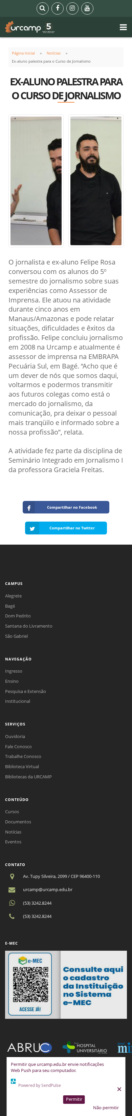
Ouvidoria (15, 736)
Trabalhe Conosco (23, 756)
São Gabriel (16, 636)
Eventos (13, 842)
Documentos (18, 822)
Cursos (12, 811)
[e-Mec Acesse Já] (66, 984)
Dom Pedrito (18, 616)
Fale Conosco (18, 746)
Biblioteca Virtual (22, 766)
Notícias (54, 53)
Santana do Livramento (28, 626)
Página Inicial (23, 53)
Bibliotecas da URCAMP (28, 777)
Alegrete (13, 596)
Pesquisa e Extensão (25, 691)
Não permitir (106, 1107)
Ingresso (13, 671)
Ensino (12, 681)
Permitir (74, 1099)
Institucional (17, 701)
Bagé (10, 606)
